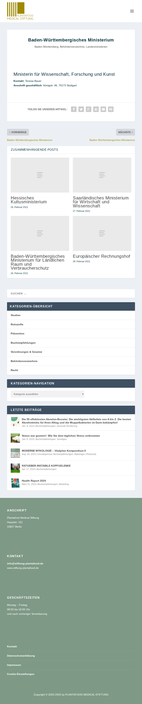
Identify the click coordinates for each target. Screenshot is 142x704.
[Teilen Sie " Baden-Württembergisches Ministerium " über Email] (103, 109)
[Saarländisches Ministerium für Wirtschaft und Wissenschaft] (102, 175)
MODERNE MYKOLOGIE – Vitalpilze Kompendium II (54, 450)
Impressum (14, 664)
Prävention (17, 333)
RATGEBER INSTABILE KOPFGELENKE (46, 465)
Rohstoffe (17, 324)
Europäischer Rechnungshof (101, 256)
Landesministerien (96, 46)
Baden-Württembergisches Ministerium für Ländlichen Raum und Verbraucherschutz (38, 262)
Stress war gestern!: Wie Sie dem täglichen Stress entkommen (61, 435)
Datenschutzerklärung (21, 655)
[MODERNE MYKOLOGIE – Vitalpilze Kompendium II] (15, 453)
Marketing (64, 484)
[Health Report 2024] (15, 483)
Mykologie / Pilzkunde (85, 454)
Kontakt (12, 646)
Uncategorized (45, 454)
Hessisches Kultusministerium (29, 199)
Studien (16, 315)
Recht (14, 370)
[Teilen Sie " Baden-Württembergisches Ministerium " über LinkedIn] (96, 109)
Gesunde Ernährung (67, 426)
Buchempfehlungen (23, 342)
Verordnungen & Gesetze (26, 351)
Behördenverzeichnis (72, 46)
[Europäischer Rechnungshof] (102, 233)
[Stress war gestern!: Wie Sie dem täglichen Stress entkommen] (15, 438)
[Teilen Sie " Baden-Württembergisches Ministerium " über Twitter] (81, 109)
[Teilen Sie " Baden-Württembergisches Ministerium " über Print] (110, 109)
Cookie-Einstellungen (20, 674)
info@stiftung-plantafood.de (25, 563)
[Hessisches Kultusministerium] (40, 175)
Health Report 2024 (34, 480)
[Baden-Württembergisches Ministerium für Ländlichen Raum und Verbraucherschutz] (40, 233)
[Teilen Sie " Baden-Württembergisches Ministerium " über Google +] (88, 109)
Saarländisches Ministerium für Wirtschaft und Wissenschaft (101, 201)
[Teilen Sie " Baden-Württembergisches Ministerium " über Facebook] (73, 109)
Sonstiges (62, 439)
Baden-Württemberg (46, 46)
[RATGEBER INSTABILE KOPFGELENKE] (15, 468)
